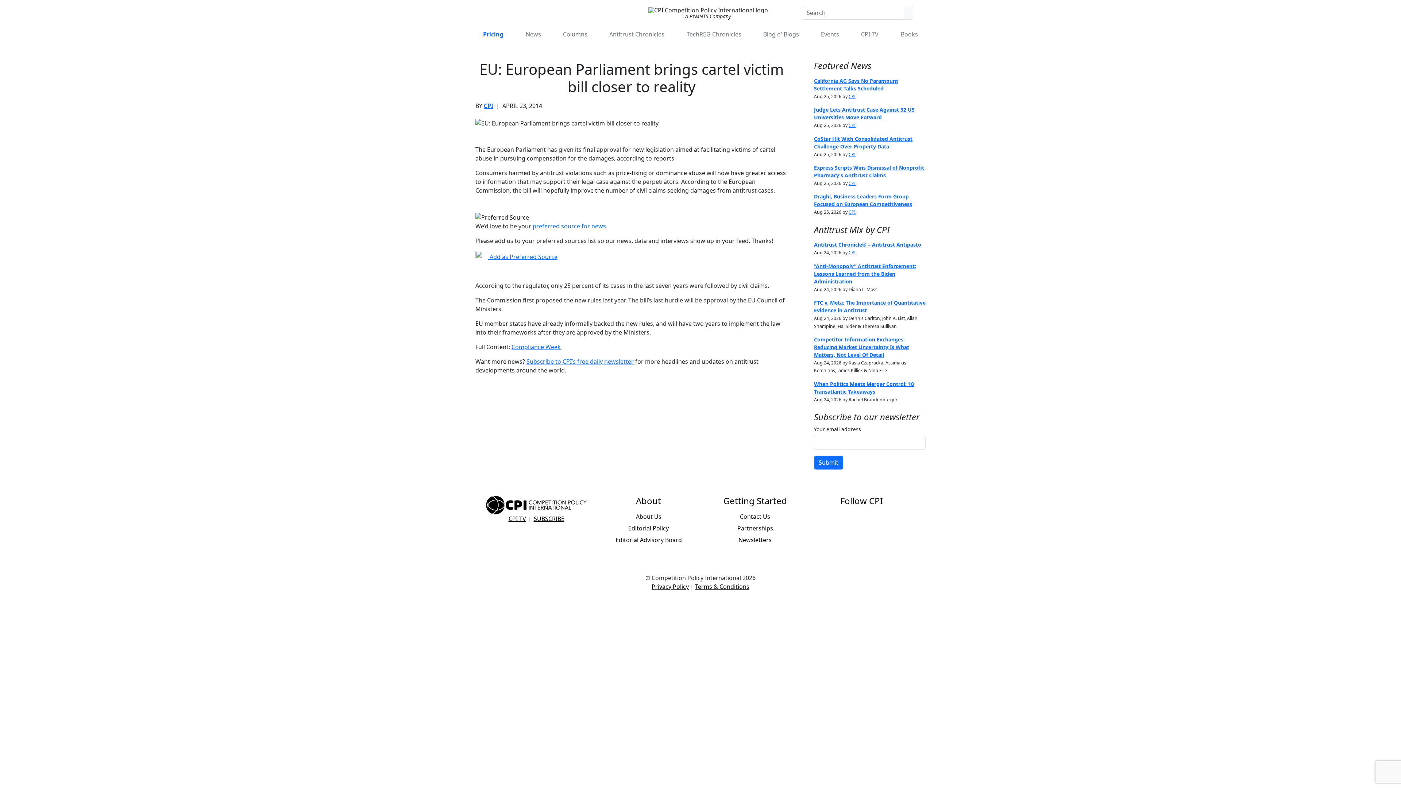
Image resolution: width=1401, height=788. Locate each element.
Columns (575, 34)
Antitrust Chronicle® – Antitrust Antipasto (867, 244)
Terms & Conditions (722, 587)
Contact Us (755, 517)
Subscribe (549, 519)
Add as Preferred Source (522, 257)
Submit (828, 463)
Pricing (493, 34)
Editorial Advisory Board (648, 540)
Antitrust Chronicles (636, 34)
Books (909, 34)
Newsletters (755, 540)
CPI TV (870, 34)
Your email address (837, 429)
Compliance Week (536, 347)
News (533, 34)
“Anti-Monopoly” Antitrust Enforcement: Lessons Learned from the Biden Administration (865, 274)
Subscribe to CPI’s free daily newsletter (580, 362)
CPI (488, 106)
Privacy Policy (670, 587)
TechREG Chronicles (714, 34)
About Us (648, 517)
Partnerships (755, 528)
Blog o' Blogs (781, 34)
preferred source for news (569, 226)
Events (830, 34)
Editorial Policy (648, 528)
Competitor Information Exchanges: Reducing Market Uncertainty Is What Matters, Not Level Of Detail (861, 347)
